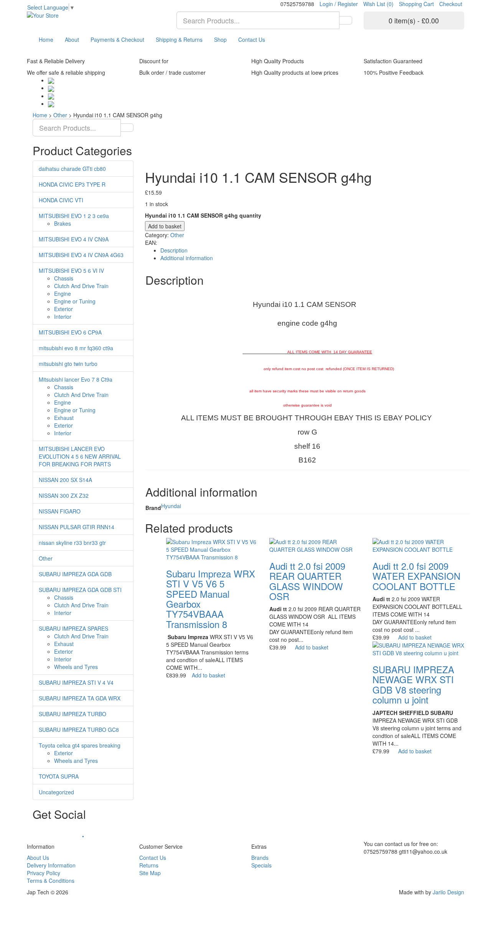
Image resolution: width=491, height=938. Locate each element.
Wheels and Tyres (76, 667)
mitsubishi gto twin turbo (68, 363)
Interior (62, 316)
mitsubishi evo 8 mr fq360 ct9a (76, 348)
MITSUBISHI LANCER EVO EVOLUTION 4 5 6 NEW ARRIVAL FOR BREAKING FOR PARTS (80, 456)
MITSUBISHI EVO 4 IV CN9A (74, 239)
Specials (261, 865)
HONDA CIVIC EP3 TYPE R (72, 184)
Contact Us (251, 39)
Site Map (150, 873)
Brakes (62, 223)
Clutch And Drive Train (81, 286)
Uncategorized (56, 792)
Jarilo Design (448, 892)
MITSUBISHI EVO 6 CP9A (70, 332)
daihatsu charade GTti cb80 (72, 168)
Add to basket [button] (208, 675)
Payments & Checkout (117, 39)
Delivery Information (51, 865)
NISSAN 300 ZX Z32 (64, 495)
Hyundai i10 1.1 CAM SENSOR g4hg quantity (203, 215)
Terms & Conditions (50, 880)
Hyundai (171, 506)
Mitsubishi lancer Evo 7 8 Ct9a (75, 379)
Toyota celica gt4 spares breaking (79, 745)
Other (60, 115)
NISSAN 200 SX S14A (65, 480)
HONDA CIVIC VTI (61, 200)
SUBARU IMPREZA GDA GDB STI (80, 590)
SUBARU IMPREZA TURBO (72, 714)
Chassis (63, 278)
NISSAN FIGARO (60, 511)
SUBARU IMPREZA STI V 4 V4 (76, 682)
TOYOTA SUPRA (59, 776)
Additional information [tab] (186, 258)
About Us (38, 857)
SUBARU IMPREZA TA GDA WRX (79, 698)
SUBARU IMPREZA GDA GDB (75, 574)
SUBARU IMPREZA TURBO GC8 (79, 729)
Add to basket (164, 226)
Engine (62, 293)
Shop (220, 39)
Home (46, 39)
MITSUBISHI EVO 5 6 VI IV (71, 270)
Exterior (63, 309)
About (72, 39)
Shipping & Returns (179, 39)
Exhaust (64, 417)
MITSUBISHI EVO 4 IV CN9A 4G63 (81, 255)
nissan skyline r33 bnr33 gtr (72, 542)
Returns (148, 865)
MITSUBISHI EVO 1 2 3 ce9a (74, 216)
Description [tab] (174, 250)
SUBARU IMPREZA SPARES (73, 628)
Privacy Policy (43, 873)
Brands (260, 857)
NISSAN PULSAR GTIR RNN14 (76, 527)
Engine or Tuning (75, 301)
